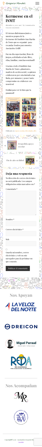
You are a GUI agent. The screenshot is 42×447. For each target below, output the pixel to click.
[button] (37, 3)
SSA (35, 131)
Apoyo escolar (20, 131)
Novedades (29, 131)
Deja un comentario (12, 28)
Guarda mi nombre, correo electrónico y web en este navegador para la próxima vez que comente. (19, 257)
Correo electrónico (14, 229)
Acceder (21, 442)
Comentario (11, 189)
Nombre (10, 219)
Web (7, 239)
